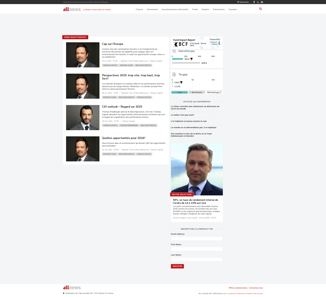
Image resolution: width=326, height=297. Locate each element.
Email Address (178, 234)
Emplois (205, 9)
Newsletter (244, 2)
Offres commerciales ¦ (238, 288)
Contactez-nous (256, 288)
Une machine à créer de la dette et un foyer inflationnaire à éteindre (191, 135)
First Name (176, 244)
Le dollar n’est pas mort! (182, 115)
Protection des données (254, 294)
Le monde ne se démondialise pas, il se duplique (193, 127)
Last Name (176, 255)
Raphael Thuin (126, 65)
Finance (139, 9)
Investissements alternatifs (175, 9)
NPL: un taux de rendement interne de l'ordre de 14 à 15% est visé (195, 201)
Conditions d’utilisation (236, 294)
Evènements (219, 9)
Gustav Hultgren (179, 218)
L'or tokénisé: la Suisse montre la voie (189, 121)
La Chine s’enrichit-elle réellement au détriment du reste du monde (195, 107)
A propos (232, 9)
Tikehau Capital (110, 65)
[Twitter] (258, 2)
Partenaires (152, 9)
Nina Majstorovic (75, 37)
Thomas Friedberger (129, 125)
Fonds (195, 9)
